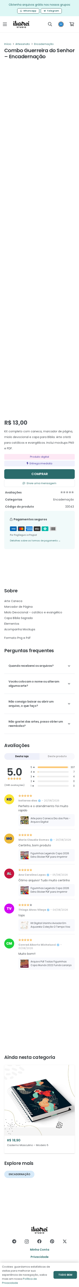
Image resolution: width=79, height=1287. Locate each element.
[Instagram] (27, 1241)
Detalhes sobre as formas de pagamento (35, 540)
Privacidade (40, 1257)
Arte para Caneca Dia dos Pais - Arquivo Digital (50, 820)
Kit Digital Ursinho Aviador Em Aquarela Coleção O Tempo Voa (50, 925)
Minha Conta (39, 1250)
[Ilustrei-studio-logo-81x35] (21, 24)
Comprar (39, 474)
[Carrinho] (71, 24)
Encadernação (44, 44)
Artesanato (22, 44)
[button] (5, 24)
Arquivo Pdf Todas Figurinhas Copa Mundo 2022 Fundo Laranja (51, 963)
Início (7, 44)
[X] (65, 1241)
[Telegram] (14, 1241)
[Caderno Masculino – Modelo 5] (39, 1109)
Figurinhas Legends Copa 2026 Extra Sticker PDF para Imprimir (50, 855)
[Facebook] (39, 1241)
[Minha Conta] (61, 25)
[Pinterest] (52, 1241)
